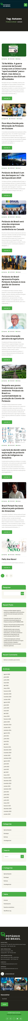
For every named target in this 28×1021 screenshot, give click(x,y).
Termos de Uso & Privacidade (14, 1014)
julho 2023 (6, 764)
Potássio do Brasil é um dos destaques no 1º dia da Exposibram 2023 (13, 175)
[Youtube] (17, 1018)
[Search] (22, 856)
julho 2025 (6, 705)
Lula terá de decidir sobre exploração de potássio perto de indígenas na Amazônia (14, 454)
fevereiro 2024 (7, 747)
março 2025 (7, 716)
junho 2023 (6, 766)
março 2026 (7, 688)
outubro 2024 (7, 727)
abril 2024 (6, 744)
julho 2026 (6, 677)
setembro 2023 (7, 758)
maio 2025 (6, 710)
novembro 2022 (7, 783)
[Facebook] (7, 1018)
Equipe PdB (5, 118)
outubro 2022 (7, 786)
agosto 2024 (7, 733)
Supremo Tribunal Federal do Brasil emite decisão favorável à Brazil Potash (14, 625)
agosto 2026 (7, 674)
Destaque (20, 118)
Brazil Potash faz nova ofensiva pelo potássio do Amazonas (13, 508)
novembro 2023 (7, 752)
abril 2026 (6, 685)
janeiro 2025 (7, 722)
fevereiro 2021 (7, 805)
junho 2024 (6, 738)
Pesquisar (7, 587)
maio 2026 (6, 682)
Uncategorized (7, 840)
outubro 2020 (7, 814)
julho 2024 (6, 736)
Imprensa (5, 59)
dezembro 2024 (7, 724)
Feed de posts (7, 903)
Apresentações (7, 830)
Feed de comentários (9, 907)
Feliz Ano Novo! (9, 559)
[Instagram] (10, 1018)
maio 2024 (6, 741)
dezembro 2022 (7, 780)
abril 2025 (6, 713)
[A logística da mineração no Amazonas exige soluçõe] (7, 984)
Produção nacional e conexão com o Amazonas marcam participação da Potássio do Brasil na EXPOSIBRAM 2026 (13, 620)
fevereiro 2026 (7, 691)
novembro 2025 (7, 696)
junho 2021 (6, 800)
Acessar (6, 900)
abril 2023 (6, 772)
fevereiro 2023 (7, 777)
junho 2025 (6, 708)
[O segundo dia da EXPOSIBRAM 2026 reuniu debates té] (20, 984)
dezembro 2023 (7, 750)
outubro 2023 (7, 755)
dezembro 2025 (7, 694)
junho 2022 (6, 794)
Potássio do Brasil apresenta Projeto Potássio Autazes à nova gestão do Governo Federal (13, 281)
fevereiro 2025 (7, 719)
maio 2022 (6, 797)
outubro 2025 (7, 699)
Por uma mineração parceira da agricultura (13, 337)
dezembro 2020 (7, 808)
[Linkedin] (20, 1018)
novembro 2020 (7, 811)
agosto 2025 (7, 702)
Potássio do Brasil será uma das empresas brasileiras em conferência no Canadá (13, 225)
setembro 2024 (7, 730)
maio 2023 (6, 769)
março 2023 (7, 775)
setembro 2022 (7, 789)
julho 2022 (6, 791)
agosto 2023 (7, 761)
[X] (14, 1018)
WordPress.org (7, 910)
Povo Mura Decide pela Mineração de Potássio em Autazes (13, 126)
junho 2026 (6, 680)
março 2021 (6, 803)
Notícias (18, 59)
